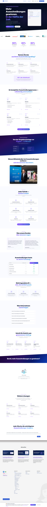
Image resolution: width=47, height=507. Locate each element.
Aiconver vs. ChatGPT (17, 489)
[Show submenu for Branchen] (26, 1)
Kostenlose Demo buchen (10, 26)
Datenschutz (16, 488)
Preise (15, 487)
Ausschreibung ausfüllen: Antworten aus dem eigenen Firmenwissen (8, 457)
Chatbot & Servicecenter (17, 477)
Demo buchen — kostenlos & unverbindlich (24, 129)
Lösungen (15, 476)
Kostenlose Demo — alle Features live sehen (24, 224)
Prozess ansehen (18, 26)
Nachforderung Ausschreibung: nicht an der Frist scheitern (23, 457)
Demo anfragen (16, 493)
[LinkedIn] (3, 472)
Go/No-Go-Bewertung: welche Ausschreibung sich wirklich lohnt (38, 457)
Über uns (15, 490)
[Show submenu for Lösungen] (31, 1)
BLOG (14, 492)
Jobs (14, 491)
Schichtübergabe (16, 480)
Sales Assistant (16, 481)
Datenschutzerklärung (25, 505)
